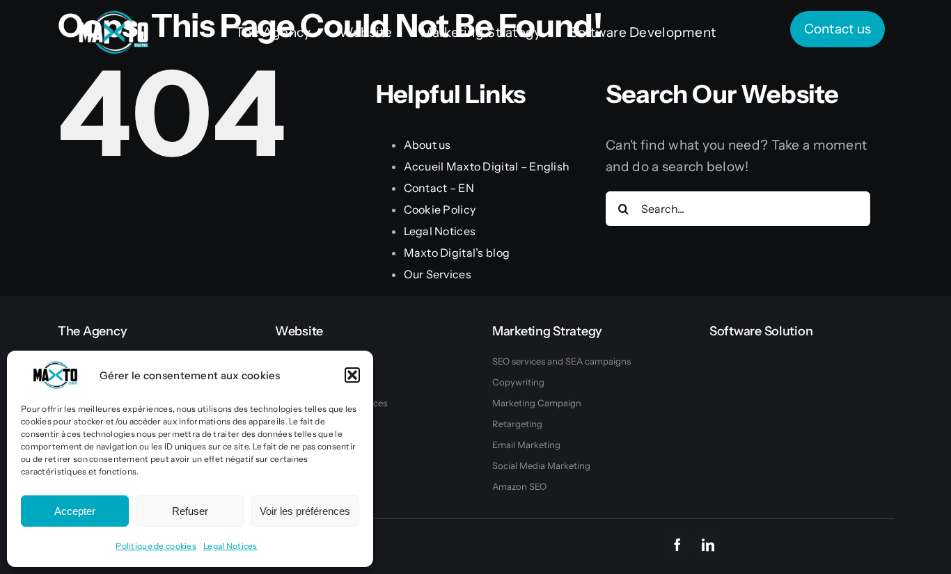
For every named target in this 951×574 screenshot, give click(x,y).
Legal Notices (230, 546)
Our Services (437, 274)
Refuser (190, 511)
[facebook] (678, 545)
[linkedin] (709, 545)
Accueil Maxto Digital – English (487, 166)
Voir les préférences (305, 511)
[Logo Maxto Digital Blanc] (113, 17)
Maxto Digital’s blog (457, 253)
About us (427, 145)
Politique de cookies (156, 546)
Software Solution (760, 331)
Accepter (74, 511)
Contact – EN (439, 188)
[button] (352, 375)
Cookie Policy (440, 209)
